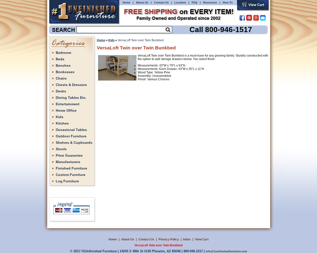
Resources (210, 2)
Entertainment (67, 104)
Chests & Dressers (71, 85)
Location (180, 2)
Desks (61, 91)
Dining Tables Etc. (71, 98)
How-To (228, 2)
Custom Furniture (70, 175)
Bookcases (65, 72)
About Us (142, 2)
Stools (61, 149)
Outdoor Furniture (71, 136)
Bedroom (63, 53)
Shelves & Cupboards (74, 143)
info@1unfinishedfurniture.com (226, 251)
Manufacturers (68, 162)
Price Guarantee (69, 155)
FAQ (194, 2)
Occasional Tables (71, 130)
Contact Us (161, 2)
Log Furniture (67, 181)
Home (126, 2)
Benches (63, 65)
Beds (60, 59)
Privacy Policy (168, 239)
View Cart (202, 239)
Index (187, 239)
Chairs (61, 78)
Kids (59, 117)
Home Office (66, 110)
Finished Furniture (71, 168)
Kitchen (62, 123)
